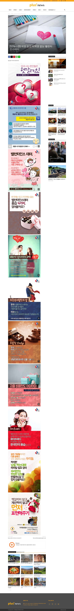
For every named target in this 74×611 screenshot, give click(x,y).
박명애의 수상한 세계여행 (37, 585)
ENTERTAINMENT (27, 9)
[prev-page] (8, 590)
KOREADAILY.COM (54, 0)
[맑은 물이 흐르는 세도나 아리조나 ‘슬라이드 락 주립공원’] (40, 570)
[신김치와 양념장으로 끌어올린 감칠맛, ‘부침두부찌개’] (14, 570)
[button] (64, 10)
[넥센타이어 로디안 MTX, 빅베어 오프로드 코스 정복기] (50, 79)
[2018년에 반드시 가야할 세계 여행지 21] (52, 110)
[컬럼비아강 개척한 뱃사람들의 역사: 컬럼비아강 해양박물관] (52, 130)
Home (9, 13)
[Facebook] (60, 1)
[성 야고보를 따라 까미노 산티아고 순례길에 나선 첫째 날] (40, 558)
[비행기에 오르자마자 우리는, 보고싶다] (50, 84)
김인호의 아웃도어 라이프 (37, 573)
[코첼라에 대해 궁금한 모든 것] (50, 75)
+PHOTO (44, 9)
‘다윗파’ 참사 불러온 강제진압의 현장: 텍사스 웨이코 (62, 115)
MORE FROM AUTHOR (20, 552)
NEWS (10, 9)
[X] (63, 1)
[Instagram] (61, 1)
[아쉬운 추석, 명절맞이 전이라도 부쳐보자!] (27, 582)
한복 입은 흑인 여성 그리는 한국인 (59, 70)
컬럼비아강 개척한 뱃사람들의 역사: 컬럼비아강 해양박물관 (52, 134)
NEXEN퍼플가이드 (51, 9)
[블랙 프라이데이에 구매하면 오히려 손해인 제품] (62, 130)
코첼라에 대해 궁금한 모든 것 (58, 74)
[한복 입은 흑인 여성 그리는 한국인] (50, 71)
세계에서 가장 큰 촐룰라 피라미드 (13, 563)
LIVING (20, 9)
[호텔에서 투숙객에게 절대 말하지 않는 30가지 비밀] (57, 63)
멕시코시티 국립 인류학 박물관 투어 (26, 563)
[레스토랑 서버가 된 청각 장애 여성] (62, 120)
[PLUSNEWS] (37, 5)
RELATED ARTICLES (12, 552)
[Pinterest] (14, 57)
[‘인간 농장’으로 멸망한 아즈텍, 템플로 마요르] (40, 582)
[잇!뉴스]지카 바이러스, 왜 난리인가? (14, 538)
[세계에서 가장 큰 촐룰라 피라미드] (14, 558)
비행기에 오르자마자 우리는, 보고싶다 (60, 83)
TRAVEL (22, 573)
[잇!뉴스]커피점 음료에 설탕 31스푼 (39, 538)
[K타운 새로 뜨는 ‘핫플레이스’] (52, 120)
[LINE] (19, 57)
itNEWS (34, 9)
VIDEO (39, 9)
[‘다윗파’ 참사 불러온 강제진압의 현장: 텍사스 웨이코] (62, 110)
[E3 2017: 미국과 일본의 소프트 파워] (57, 152)
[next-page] (10, 590)
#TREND (14, 9)
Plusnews (17, 543)
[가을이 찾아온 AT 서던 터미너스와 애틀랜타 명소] (27, 570)
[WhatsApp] (17, 57)
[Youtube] (65, 1)
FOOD (9, 573)
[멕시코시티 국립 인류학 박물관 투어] (27, 558)
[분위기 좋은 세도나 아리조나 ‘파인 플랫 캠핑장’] (14, 582)
